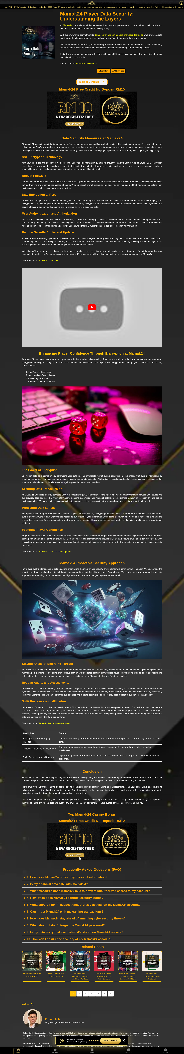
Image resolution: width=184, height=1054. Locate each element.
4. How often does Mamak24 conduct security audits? (65, 897)
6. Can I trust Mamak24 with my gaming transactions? (65, 911)
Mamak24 (67, 25)
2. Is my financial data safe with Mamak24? (57, 884)
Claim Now (103, 71)
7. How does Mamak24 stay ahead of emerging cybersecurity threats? (76, 918)
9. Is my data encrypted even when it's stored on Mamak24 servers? (75, 932)
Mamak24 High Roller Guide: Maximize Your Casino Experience (104, 976)
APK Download (118, 71)
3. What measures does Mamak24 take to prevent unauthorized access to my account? (88, 891)
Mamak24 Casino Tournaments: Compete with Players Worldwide (80, 976)
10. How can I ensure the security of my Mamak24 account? (69, 939)
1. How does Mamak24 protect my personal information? (67, 877)
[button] (92, 877)
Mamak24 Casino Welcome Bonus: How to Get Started (152, 976)
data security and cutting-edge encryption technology (119, 35)
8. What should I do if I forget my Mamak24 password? (66, 925)
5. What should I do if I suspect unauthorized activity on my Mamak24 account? (84, 904)
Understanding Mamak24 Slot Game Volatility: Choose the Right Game (128, 976)
